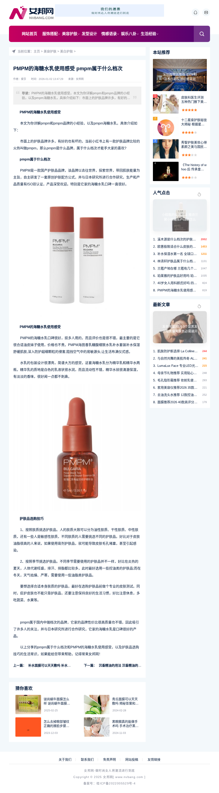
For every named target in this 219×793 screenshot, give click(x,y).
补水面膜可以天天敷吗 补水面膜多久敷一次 (59, 665)
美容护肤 (69, 34)
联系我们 (87, 759)
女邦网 (80, 79)
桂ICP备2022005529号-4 (116, 783)
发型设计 (89, 34)
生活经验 (148, 34)
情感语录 (109, 34)
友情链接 (154, 759)
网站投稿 (131, 759)
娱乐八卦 (128, 34)
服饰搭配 (50, 34)
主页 (37, 51)
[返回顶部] (205, 708)
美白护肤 (66, 51)
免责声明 (109, 759)
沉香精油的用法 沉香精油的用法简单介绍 (128, 665)
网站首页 (29, 34)
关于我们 (65, 759)
